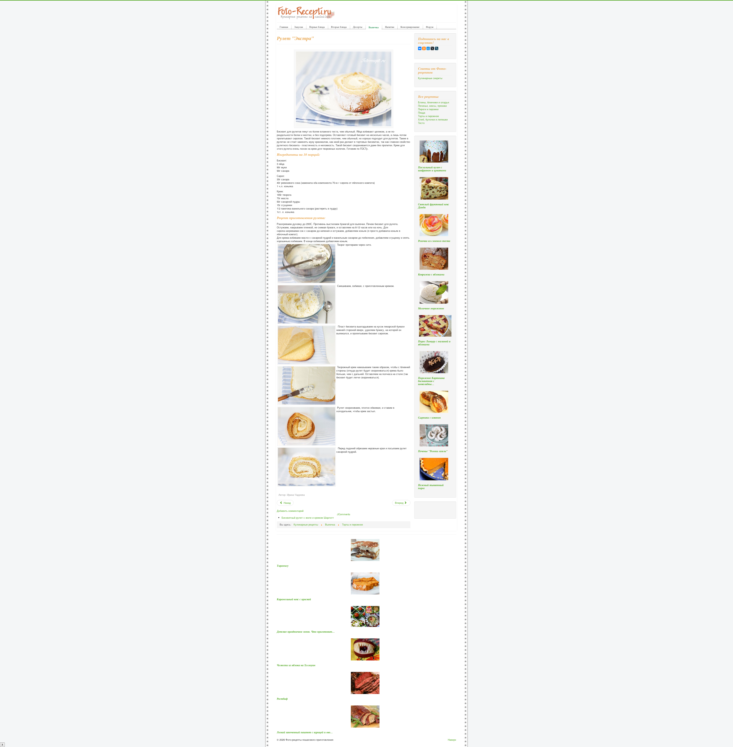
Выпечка (374, 27)
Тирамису (282, 566)
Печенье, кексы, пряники (432, 106)
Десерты (357, 27)
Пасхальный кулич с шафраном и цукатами (432, 168)
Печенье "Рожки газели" (433, 451)
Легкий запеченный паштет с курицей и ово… (305, 732)
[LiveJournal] (436, 48)
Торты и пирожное (428, 116)
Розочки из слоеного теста (434, 241)
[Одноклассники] (424, 48)
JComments (343, 514)
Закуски (298, 27)
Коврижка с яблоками (431, 274)
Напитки (389, 27)
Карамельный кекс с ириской (294, 599)
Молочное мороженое (431, 308)
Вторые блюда (339, 27)
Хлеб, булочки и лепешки (433, 119)
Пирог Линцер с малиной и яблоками (434, 342)
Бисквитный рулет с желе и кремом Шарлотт (308, 517)
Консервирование (410, 27)
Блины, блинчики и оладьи (433, 102)
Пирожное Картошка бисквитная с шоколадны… (431, 381)
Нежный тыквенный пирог (431, 486)
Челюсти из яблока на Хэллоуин (296, 665)
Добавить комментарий (290, 511)
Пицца (421, 112)
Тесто (421, 123)
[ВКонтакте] (419, 48)
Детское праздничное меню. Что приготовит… (306, 632)
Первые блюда (317, 27)
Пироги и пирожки (428, 109)
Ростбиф (282, 699)
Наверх (452, 739)
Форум (429, 27)
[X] (432, 48)
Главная (284, 27)
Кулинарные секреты (430, 78)
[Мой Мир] (428, 48)
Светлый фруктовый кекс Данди (433, 205)
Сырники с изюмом (429, 418)
